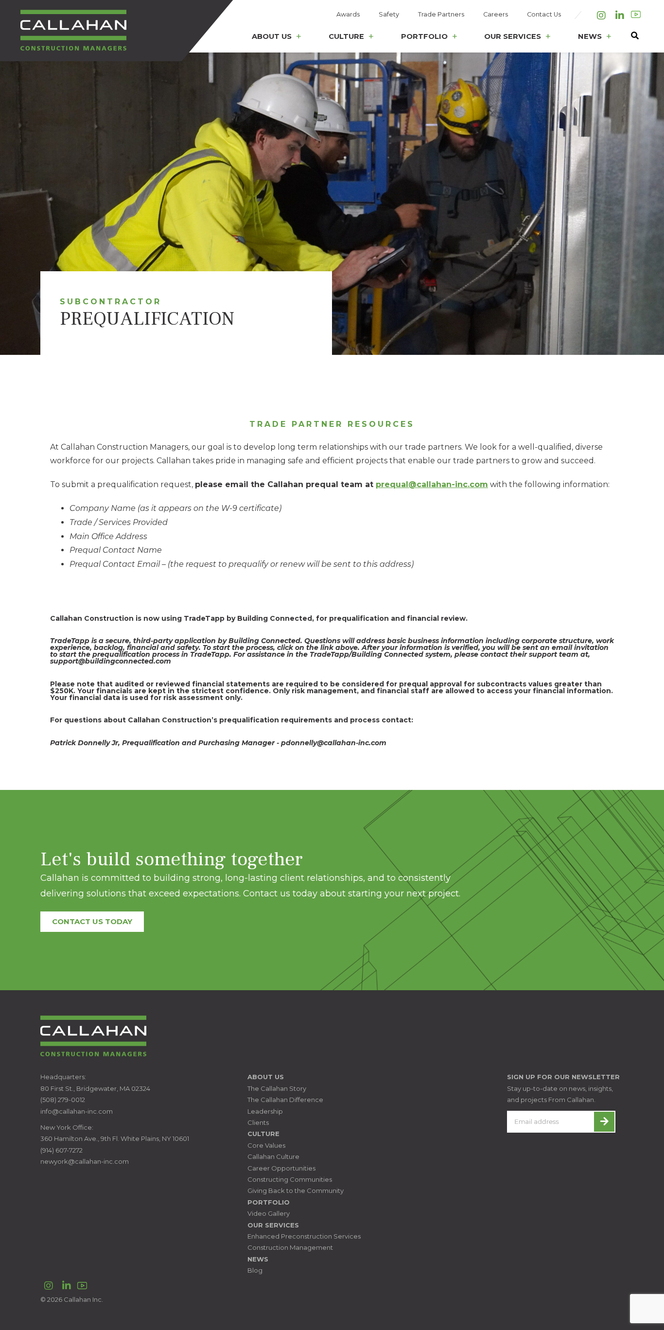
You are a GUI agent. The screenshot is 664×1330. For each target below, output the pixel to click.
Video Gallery (268, 1213)
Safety (389, 14)
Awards (348, 14)
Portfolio (424, 36)
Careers (495, 14)
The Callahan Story (276, 1088)
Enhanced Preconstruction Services (304, 1236)
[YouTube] (636, 14)
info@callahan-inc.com (76, 1111)
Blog (254, 1270)
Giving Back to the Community (295, 1190)
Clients (258, 1122)
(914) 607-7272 (61, 1150)
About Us (272, 36)
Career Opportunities (281, 1168)
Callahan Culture (273, 1156)
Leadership (265, 1111)
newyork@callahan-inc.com (84, 1161)
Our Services (512, 36)
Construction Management (290, 1247)
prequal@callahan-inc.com (432, 484)
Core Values (266, 1145)
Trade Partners (441, 14)
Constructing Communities (289, 1179)
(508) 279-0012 (62, 1099)
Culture (346, 36)
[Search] (630, 38)
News (590, 36)
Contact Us (544, 14)
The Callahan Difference (285, 1099)
